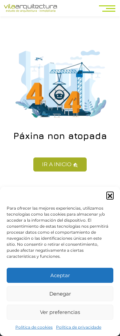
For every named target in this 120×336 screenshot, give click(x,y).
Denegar (60, 294)
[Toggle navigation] (108, 8)
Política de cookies (34, 327)
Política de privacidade (78, 327)
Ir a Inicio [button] (57, 164)
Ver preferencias (60, 312)
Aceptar (60, 275)
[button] (110, 195)
